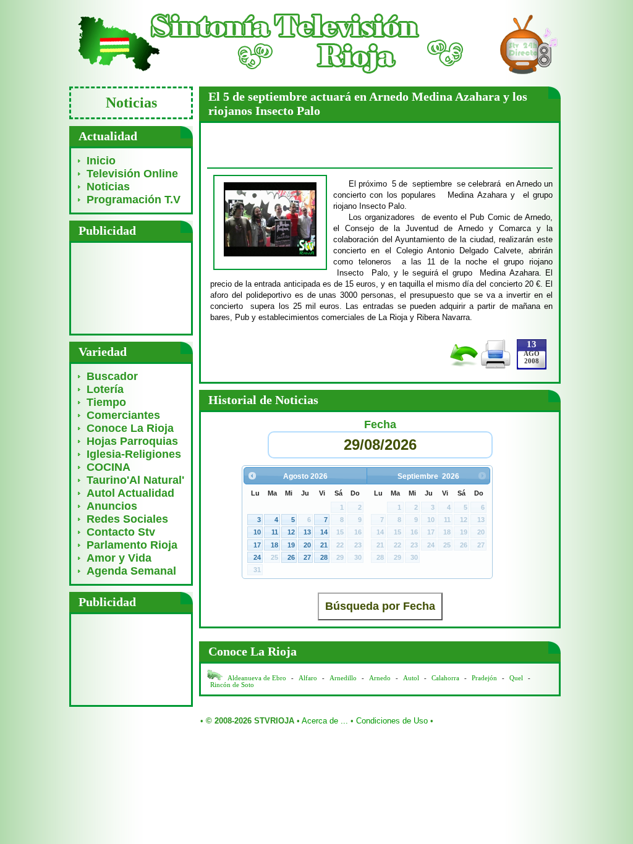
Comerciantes (123, 415)
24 (257, 557)
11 (274, 532)
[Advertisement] (131, 287)
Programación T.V (134, 199)
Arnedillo (343, 678)
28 (324, 557)
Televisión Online (132, 173)
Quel (516, 678)
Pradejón (484, 678)
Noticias (108, 186)
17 (257, 545)
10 (257, 532)
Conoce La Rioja (130, 428)
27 (307, 557)
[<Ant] (251, 475)
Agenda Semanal (131, 571)
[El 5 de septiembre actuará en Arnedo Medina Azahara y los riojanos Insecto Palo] (270, 254)
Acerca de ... (325, 720)
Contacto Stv (121, 532)
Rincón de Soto (232, 685)
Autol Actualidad (130, 493)
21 (324, 545)
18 (274, 545)
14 (324, 532)
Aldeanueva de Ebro (256, 678)
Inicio (101, 160)
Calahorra (445, 678)
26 (291, 557)
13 (307, 532)
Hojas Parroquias (132, 441)
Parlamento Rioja (132, 545)
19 (291, 545)
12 (291, 532)
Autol (412, 678)
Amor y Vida (119, 558)
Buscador (112, 376)
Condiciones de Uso (392, 720)
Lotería (105, 389)
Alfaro (308, 678)
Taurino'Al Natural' (135, 480)
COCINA (108, 467)
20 (307, 545)
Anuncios (112, 506)
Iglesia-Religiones (134, 454)
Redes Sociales (127, 519)
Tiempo (106, 402)
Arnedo (380, 678)
